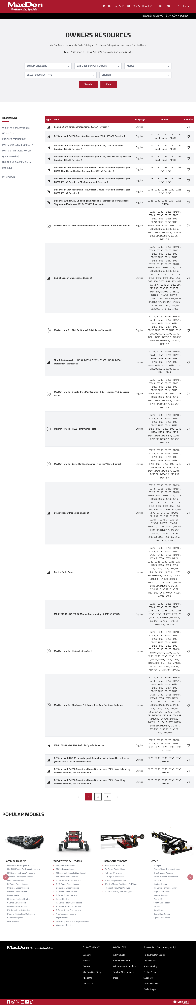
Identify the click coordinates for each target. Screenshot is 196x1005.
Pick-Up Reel (159, 899)
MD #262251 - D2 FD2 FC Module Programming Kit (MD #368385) (87, 614)
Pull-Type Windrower (113, 873)
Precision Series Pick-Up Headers (21, 914)
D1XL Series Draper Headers (68, 884)
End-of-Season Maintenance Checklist (73, 278)
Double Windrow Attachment (166, 877)
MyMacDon (8, 177)
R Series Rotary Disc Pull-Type (117, 888)
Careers (86, 966)
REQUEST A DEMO (152, 15)
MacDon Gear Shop (92, 972)
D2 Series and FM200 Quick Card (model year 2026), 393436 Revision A (89, 136)
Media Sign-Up (150, 984)
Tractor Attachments (123, 972)
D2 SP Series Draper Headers (68, 881)
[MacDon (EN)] (25, 6)
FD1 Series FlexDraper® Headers (21, 873)
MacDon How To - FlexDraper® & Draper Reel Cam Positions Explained (88, 705)
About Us (87, 978)
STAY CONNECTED (176, 15)
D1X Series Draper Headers (67, 888)
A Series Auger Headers (66, 914)
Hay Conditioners (161, 884)
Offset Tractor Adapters (163, 873)
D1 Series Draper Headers (18, 888)
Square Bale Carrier (162, 918)
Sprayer (157, 907)
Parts (136, 6)
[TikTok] (31, 1002)
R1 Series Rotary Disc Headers (69, 907)
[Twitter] (18, 1002)
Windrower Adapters (64, 925)
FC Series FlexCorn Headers (18, 899)
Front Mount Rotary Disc (115, 866)
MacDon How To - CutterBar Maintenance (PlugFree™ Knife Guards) (87, 464)
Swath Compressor (162, 903)
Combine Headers (121, 961)
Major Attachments (162, 892)
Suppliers (148, 978)
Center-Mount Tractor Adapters (167, 869)
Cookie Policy (149, 972)
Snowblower (159, 910)
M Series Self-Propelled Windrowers (71, 873)
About (170, 6)
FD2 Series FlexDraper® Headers (21, 866)
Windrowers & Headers (124, 966)
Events (86, 961)
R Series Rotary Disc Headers (68, 910)
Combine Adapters (15, 918)
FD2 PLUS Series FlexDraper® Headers (23, 869)
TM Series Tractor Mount (115, 869)
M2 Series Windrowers (65, 866)
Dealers (147, 6)
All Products (119, 955)
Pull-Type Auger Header (114, 877)
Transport (158, 866)
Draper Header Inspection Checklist (71, 513)
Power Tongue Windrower (115, 881)
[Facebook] (8, 1002)
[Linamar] (181, 1002)
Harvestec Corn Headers (17, 907)
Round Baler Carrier (162, 914)
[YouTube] (22, 1002)
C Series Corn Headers (16, 903)
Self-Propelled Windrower (67, 877)
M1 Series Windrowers (65, 869)
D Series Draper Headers (17, 892)
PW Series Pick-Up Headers (18, 910)
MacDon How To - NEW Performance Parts (75, 429)
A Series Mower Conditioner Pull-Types (121, 884)
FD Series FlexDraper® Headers (20, 877)
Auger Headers (62, 918)
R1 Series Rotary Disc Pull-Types (118, 892)
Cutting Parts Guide (64, 572)
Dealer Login (149, 989)
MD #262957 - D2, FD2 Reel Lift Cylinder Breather (79, 745)
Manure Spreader (161, 895)
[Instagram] (13, 1002)
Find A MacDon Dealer (154, 955)
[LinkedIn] (27, 1002)
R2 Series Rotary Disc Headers (69, 903)
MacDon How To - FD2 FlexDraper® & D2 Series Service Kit (83, 330)
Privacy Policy (150, 966)
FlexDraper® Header (15, 881)
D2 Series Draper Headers (18, 884)
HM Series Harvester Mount (165, 888)
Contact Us (88, 984)
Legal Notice (149, 961)
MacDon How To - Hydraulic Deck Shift (73, 651)
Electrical (157, 881)
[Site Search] (179, 6)
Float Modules (13, 922)
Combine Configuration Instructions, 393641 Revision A (81, 127)
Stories (159, 6)
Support (124, 6)
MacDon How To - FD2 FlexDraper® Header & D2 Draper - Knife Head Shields (92, 226)
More (115, 978)
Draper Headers (14, 895)
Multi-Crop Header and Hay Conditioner (72, 922)
